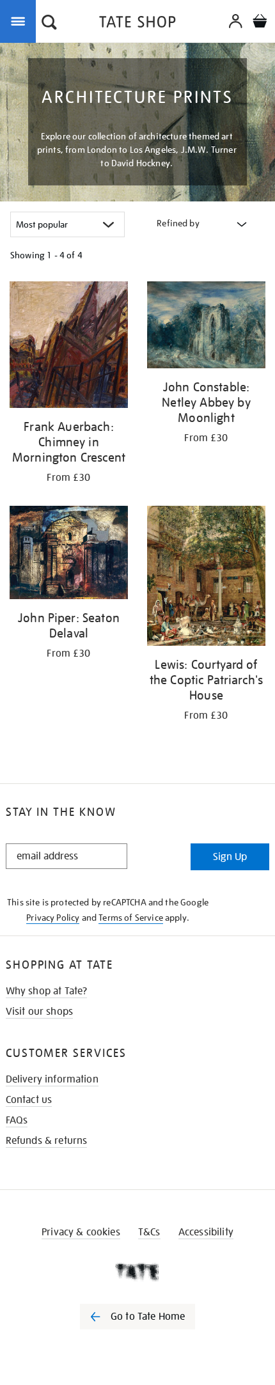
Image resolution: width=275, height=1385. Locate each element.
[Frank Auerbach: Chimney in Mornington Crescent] (69, 346)
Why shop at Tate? (47, 991)
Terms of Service (130, 917)
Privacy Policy (52, 917)
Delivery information (52, 1079)
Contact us (29, 1099)
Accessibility (205, 1232)
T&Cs (149, 1232)
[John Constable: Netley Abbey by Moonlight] (206, 327)
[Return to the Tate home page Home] (137, 24)
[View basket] (259, 22)
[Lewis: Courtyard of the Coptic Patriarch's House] (206, 578)
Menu (20, 20)
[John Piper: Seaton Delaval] (69, 555)
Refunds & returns (47, 1140)
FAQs (17, 1120)
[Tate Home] (137, 1271)
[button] (49, 24)
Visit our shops (39, 1011)
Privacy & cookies (81, 1232)
